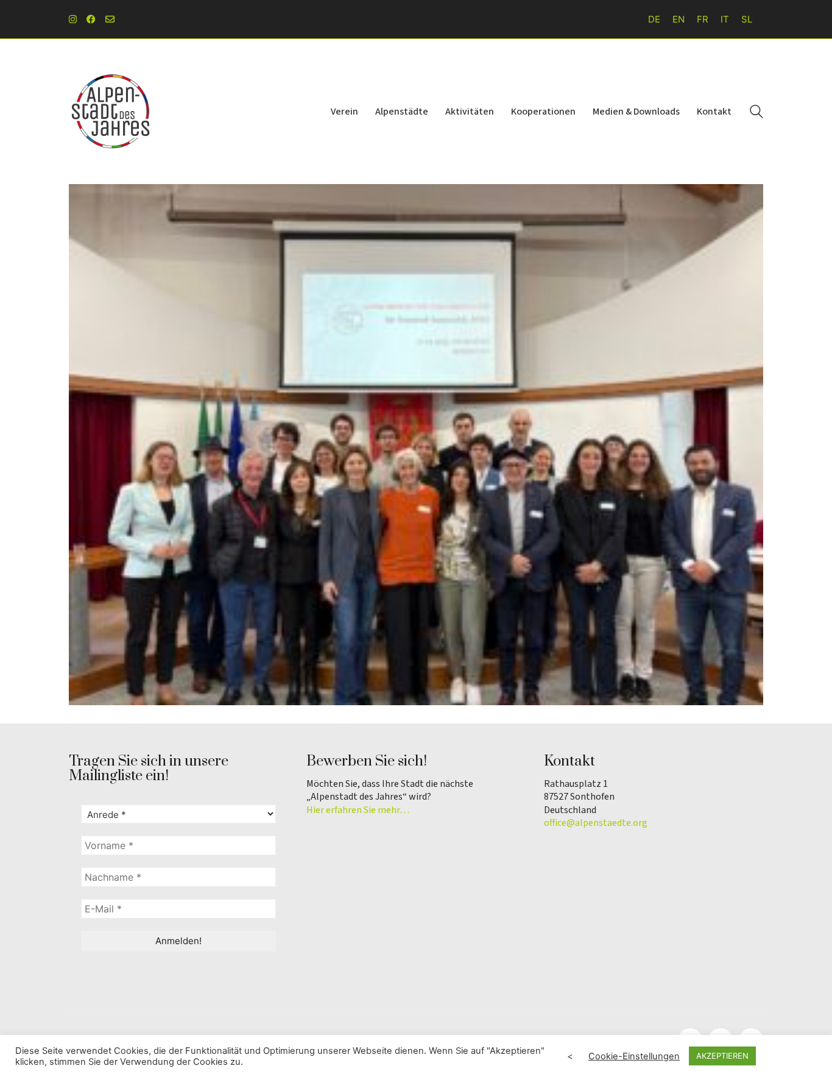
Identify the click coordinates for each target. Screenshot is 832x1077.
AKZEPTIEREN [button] (722, 1056)
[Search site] (756, 113)
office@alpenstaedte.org (595, 823)
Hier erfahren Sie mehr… (357, 810)
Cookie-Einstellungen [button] (634, 1056)
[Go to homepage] (111, 111)
